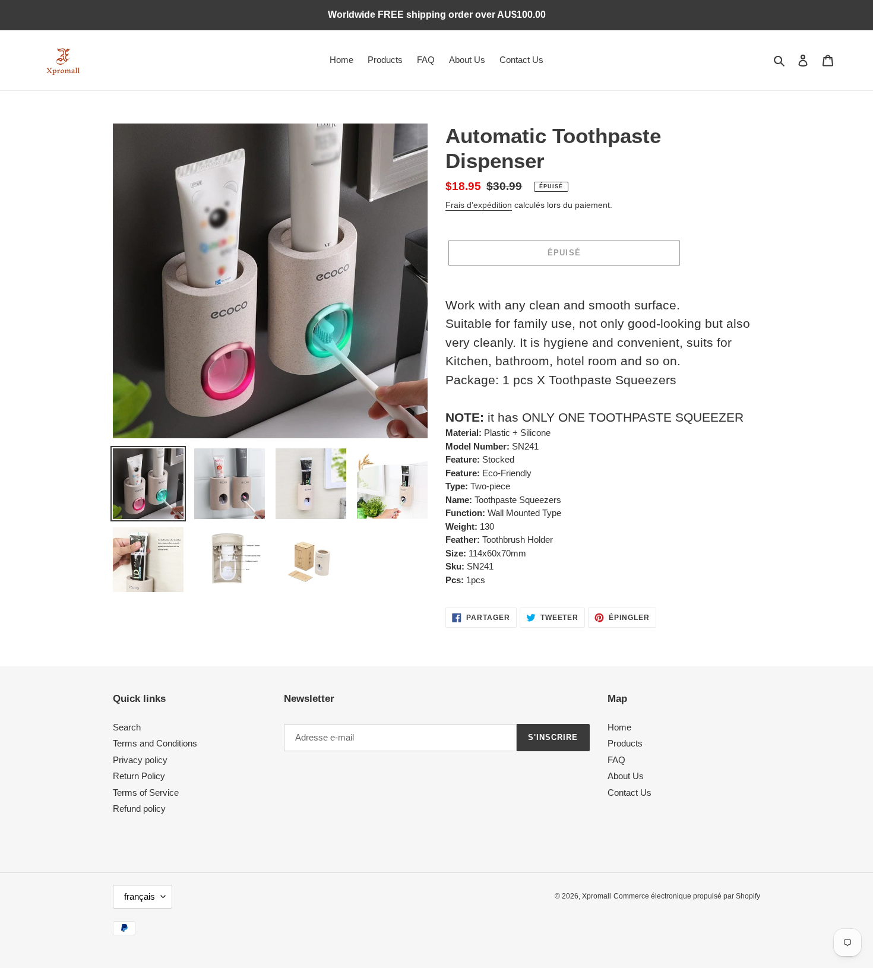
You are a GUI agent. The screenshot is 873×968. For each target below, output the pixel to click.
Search (127, 727)
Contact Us (629, 792)
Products (625, 743)
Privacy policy (140, 760)
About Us (626, 776)
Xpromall (596, 896)
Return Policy (139, 776)
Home (619, 727)
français (139, 896)
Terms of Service (146, 792)
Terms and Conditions (155, 743)
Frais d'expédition (478, 205)
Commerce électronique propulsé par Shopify (686, 896)
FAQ (616, 760)
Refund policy (139, 808)
